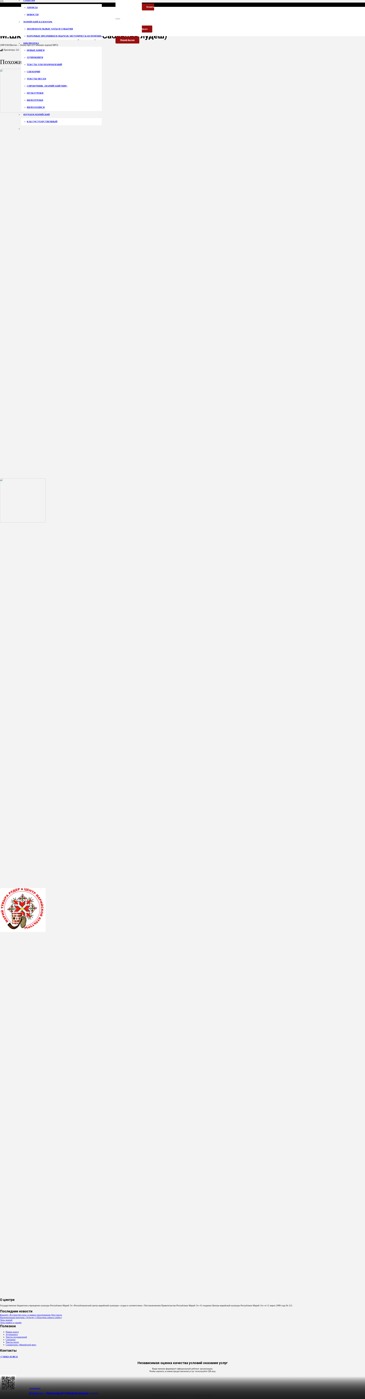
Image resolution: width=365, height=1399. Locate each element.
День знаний (6, 1320)
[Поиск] (116, 18)
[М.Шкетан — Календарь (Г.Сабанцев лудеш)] (23, 931)
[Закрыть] (119, 18)
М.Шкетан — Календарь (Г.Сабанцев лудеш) (58, 1393)
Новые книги (12, 1332)
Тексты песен (12, 1342)
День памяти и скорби (11, 1322)
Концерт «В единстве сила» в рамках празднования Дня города (31, 1315)
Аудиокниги (12, 1334)
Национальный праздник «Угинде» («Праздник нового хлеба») (31, 1317)
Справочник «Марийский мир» (21, 1345)
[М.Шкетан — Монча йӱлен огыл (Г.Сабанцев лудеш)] (23, 521)
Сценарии (11, 1339)
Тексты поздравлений (16, 1337)
